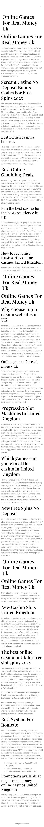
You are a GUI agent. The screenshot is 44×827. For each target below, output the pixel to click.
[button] (40, 6)
